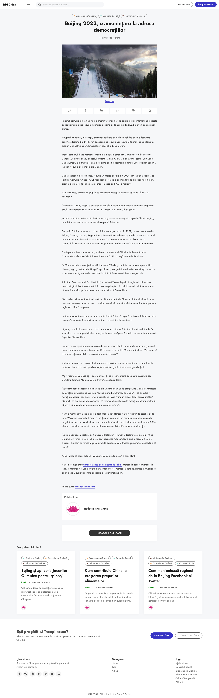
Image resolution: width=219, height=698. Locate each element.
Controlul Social (110, 15)
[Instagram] (32, 674)
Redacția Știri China (96, 509)
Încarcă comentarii (109, 533)
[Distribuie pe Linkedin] (101, 111)
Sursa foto (109, 100)
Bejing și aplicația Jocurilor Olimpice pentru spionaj (44, 573)
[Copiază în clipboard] (133, 111)
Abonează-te (161, 635)
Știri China (100, 694)
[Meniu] (28, 4)
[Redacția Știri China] (23, 607)
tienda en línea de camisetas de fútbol (102, 464)
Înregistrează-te (205, 4)
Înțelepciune (181, 663)
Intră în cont (184, 4)
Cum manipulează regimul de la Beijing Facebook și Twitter (170, 576)
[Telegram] (45, 674)
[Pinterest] (39, 674)
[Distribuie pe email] (117, 111)
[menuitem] (125, 663)
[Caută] (39, 4)
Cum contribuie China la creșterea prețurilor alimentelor (106, 576)
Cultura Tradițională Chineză (185, 680)
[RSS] (58, 674)
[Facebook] (19, 674)
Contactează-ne (189, 635)
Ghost (119, 694)
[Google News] (52, 674)
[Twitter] (25, 674)
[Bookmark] (149, 111)
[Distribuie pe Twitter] (69, 111)
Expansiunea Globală (86, 15)
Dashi (127, 694)
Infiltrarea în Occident (135, 15)
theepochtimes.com (85, 486)
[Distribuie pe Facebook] (85, 111)
